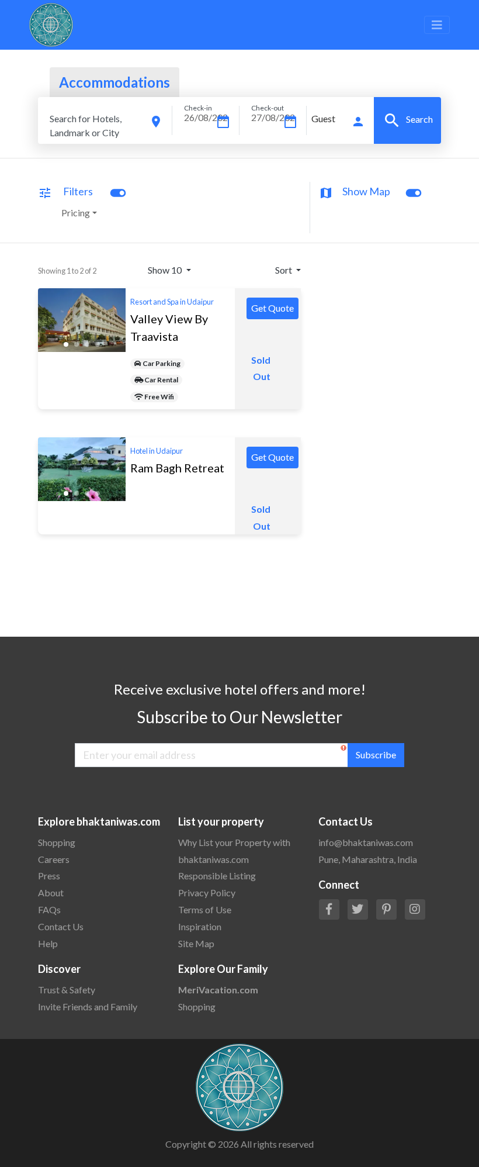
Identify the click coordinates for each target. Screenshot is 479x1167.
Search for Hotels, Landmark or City (86, 125)
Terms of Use (204, 909)
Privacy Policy (206, 892)
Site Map (196, 943)
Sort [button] (284, 269)
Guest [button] (323, 118)
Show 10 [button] (165, 269)
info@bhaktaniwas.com (365, 842)
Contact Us (61, 926)
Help (48, 943)
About (51, 892)
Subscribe (376, 754)
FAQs (49, 909)
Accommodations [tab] (114, 82)
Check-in (198, 107)
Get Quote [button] (272, 307)
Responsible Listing (217, 875)
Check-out (267, 107)
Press (49, 875)
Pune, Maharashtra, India (367, 859)
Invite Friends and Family (87, 1006)
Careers (54, 859)
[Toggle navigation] (437, 25)
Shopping (56, 842)
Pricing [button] (75, 212)
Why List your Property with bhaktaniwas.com (234, 851)
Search (408, 120)
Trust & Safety (66, 989)
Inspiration (199, 926)
